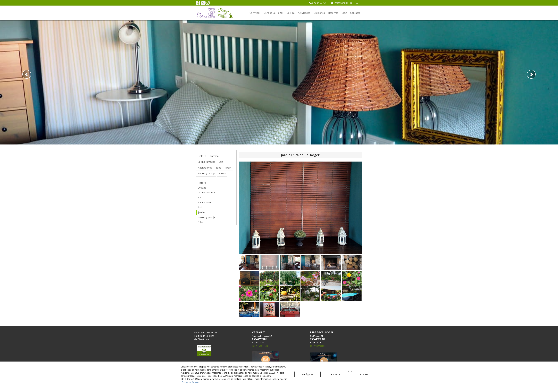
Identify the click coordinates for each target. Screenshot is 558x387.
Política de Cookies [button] (204, 335)
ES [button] (357, 2)
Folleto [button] (201, 222)
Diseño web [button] (203, 339)
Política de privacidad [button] (205, 332)
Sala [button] (200, 197)
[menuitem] (318, 3)
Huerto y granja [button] (206, 217)
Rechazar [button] (336, 374)
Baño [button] (200, 207)
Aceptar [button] (364, 374)
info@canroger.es (318, 346)
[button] (198, 3)
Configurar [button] (307, 374)
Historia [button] (202, 182)
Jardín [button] (201, 212)
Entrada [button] (202, 187)
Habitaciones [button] (205, 202)
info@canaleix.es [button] (342, 2)
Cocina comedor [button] (206, 192)
